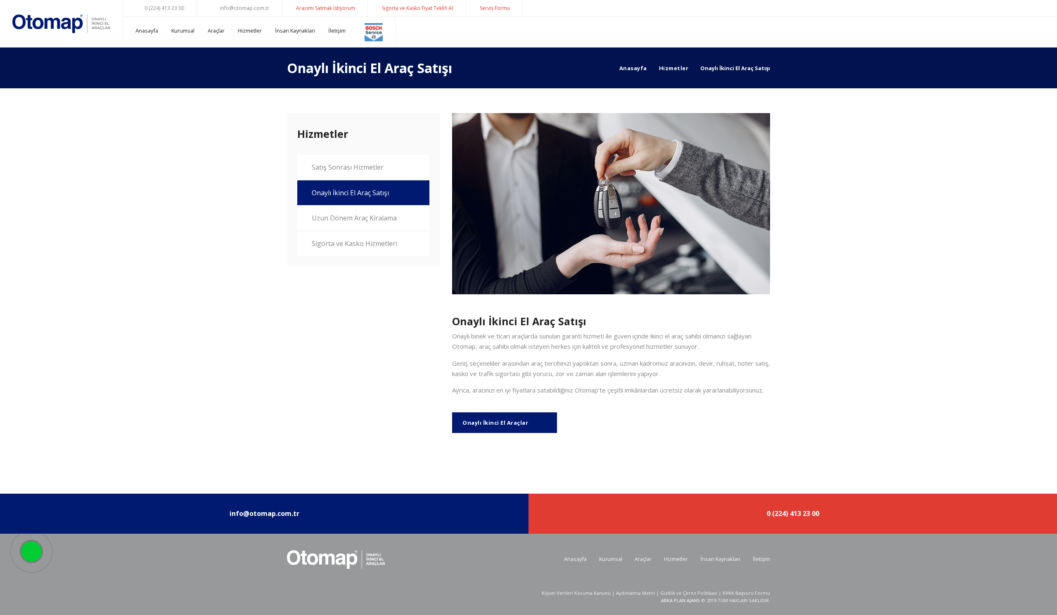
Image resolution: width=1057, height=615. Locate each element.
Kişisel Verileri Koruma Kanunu (576, 593)
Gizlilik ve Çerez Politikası (688, 593)
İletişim (337, 30)
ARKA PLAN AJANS (680, 600)
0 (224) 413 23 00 (163, 8)
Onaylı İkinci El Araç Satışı (350, 192)
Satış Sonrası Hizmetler (348, 167)
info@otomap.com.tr (244, 8)
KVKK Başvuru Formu (746, 593)
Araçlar (216, 30)
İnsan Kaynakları (295, 30)
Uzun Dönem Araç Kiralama (354, 217)
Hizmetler (250, 30)
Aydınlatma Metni (635, 593)
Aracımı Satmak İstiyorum (325, 8)
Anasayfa (146, 30)
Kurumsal (182, 30)
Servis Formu (495, 8)
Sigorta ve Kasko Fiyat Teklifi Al (417, 8)
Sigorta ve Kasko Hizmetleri (354, 243)
